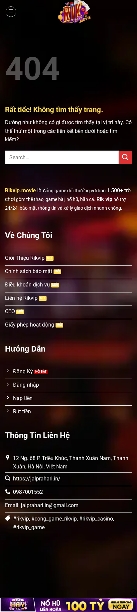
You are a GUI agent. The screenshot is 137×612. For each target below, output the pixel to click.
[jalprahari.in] (74, 11)
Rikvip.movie (20, 190)
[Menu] (11, 11)
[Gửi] (125, 157)
